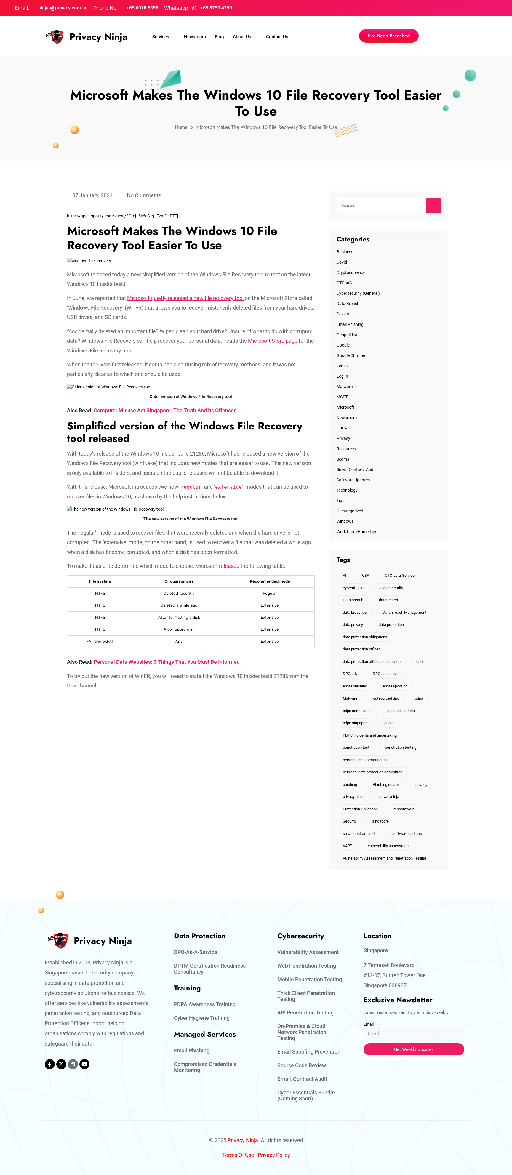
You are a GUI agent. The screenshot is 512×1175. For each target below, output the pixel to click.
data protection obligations (365, 637)
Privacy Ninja (98, 37)
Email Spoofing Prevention (308, 1052)
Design (343, 314)
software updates (407, 833)
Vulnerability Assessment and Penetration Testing (384, 858)
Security (349, 821)
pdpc (388, 723)
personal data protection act (366, 760)
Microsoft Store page (272, 341)
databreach (388, 600)
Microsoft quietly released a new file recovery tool (185, 298)
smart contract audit (360, 833)
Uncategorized (350, 511)
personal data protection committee (372, 772)
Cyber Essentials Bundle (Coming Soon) (306, 1095)
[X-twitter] (61, 1064)
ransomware (404, 809)
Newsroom (195, 36)
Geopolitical (347, 334)
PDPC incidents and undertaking (370, 735)
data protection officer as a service (372, 661)
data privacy (353, 624)
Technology (347, 490)
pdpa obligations (401, 710)
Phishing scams (386, 784)
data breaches (355, 612)
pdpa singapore (356, 723)
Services (160, 36)
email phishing (355, 686)
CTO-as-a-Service (400, 575)
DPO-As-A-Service (195, 952)
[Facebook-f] (50, 1064)
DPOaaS (350, 673)
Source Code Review (301, 1065)
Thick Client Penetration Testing (306, 996)
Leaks (342, 365)
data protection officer (361, 649)
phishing (350, 784)
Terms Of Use (238, 1155)
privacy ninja (353, 796)
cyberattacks (354, 588)
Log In (342, 376)
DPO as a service (387, 673)
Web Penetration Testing (306, 966)
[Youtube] (84, 1064)
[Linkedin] (73, 1064)
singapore (380, 821)
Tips (340, 500)
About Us (242, 36)
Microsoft (345, 407)
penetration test (356, 747)
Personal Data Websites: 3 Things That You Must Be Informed (167, 662)
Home (181, 127)
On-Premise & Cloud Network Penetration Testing (301, 1032)
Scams (343, 459)
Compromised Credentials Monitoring (205, 1067)
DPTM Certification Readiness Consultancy (210, 969)
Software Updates (353, 479)
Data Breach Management (404, 612)
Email (369, 1024)
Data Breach (348, 303)
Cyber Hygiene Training (202, 1018)
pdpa (419, 698)
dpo (419, 661)
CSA (365, 575)
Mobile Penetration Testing (309, 979)
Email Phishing (350, 324)
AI (344, 575)
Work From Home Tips (357, 531)
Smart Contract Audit (356, 469)
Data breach (353, 600)
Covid (342, 262)
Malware (345, 386)
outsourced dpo (386, 698)
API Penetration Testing (305, 1012)
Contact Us (277, 36)
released (229, 566)
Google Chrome (351, 355)
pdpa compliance (357, 710)
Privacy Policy (274, 1155)
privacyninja (389, 796)
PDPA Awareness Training (205, 1004)
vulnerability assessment (389, 846)
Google (343, 345)
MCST (342, 397)
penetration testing (400, 747)
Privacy (343, 438)
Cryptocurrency (351, 272)
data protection (391, 624)
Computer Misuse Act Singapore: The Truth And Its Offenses (165, 410)
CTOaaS (344, 282)
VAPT (347, 846)
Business (345, 251)
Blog (219, 36)
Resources (346, 448)
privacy (421, 784)
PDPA (342, 428)
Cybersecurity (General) (358, 293)
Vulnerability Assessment (308, 952)
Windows (345, 521)
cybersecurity (391, 588)
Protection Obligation (360, 809)
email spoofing (395, 686)
